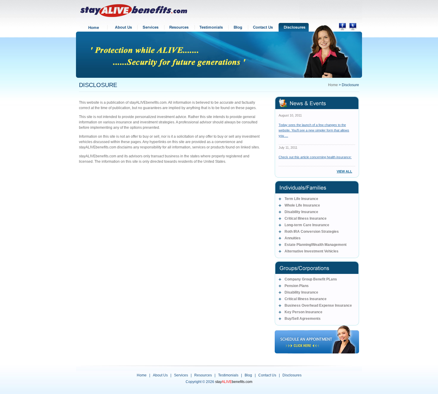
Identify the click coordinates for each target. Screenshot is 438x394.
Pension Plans (297, 286)
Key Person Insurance (303, 312)
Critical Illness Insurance (306, 218)
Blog (248, 375)
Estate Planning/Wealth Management (316, 245)
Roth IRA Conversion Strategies (312, 231)
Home (333, 85)
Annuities (293, 238)
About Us (160, 375)
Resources (203, 375)
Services (181, 375)
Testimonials (228, 375)
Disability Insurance (301, 212)
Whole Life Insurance (302, 205)
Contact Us (267, 375)
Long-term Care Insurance (307, 225)
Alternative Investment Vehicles (311, 251)
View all (344, 171)
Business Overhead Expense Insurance (318, 305)
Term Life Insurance (301, 199)
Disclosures (292, 375)
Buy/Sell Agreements (303, 319)
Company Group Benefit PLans (311, 279)
